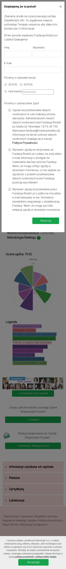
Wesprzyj (45, 220)
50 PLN (28, 84)
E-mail (8, 63)
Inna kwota (14, 91)
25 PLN (12, 84)
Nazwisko (39, 47)
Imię (6, 47)
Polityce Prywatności (24, 143)
